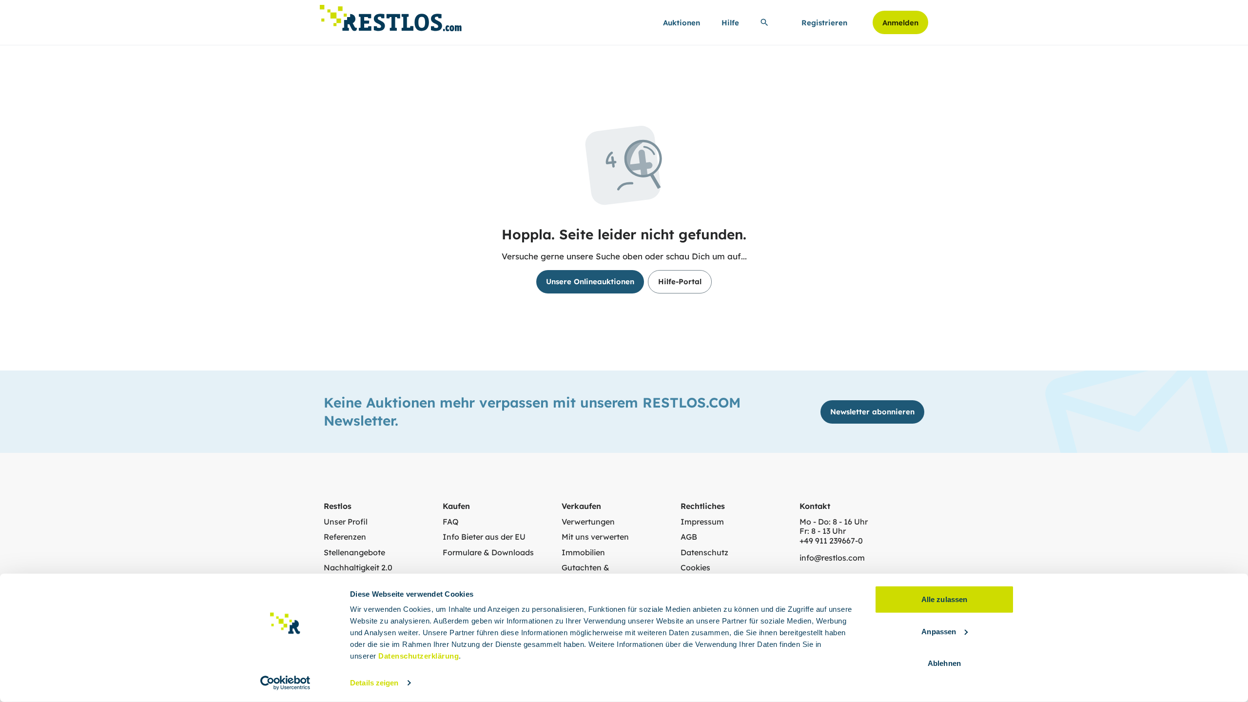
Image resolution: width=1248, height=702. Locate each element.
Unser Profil (346, 521)
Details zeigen (374, 683)
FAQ (451, 521)
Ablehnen (944, 663)
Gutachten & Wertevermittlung (594, 572)
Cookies (695, 567)
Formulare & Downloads (488, 552)
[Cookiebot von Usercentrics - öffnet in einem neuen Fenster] (285, 683)
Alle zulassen (944, 599)
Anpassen (938, 631)
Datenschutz (704, 552)
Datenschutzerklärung (418, 656)
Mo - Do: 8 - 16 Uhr (834, 521)
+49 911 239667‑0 (831, 541)
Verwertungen (588, 521)
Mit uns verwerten (595, 537)
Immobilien (583, 552)
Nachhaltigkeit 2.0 (358, 567)
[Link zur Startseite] (391, 15)
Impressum (702, 521)
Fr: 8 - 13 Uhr (823, 531)
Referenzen (345, 537)
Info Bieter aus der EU (484, 537)
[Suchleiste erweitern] (764, 22)
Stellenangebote (354, 552)
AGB (689, 537)
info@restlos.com (832, 558)
